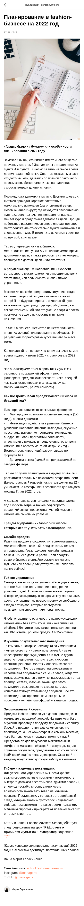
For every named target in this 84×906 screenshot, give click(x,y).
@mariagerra (28, 872)
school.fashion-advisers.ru (45, 868)
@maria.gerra (23, 877)
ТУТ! (7, 836)
